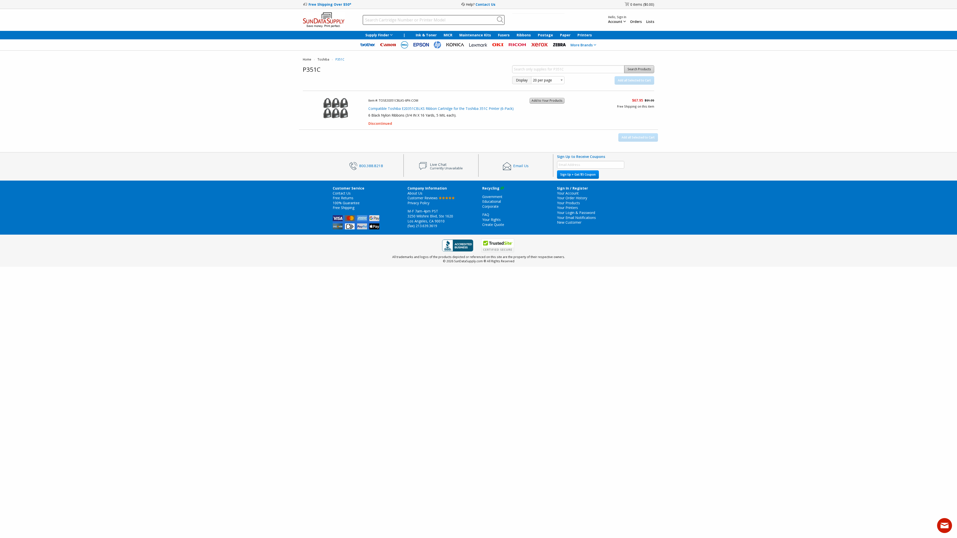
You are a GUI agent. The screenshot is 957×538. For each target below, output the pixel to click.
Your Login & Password (576, 212)
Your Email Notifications (576, 217)
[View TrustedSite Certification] (498, 245)
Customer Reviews (423, 198)
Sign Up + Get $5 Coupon (578, 174)
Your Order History (572, 198)
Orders (636, 21)
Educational (491, 201)
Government (492, 196)
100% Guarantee (346, 203)
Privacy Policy (418, 203)
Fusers (504, 35)
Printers (584, 35)
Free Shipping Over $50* (330, 4)
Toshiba (323, 59)
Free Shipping (343, 207)
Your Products (568, 203)
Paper (565, 35)
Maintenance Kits (475, 35)
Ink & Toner (426, 35)
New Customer (569, 222)
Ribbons (524, 35)
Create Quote (493, 224)
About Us (414, 193)
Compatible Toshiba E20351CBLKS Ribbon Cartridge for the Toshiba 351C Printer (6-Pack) (441, 108)
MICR (448, 35)
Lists (650, 21)
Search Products (639, 69)
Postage (545, 35)
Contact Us (485, 4)
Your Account (568, 193)
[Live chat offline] (944, 525)
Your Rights (491, 219)
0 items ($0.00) (642, 4)
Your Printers (567, 207)
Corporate (490, 206)
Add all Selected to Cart (634, 80)
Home (307, 59)
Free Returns (343, 198)
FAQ (485, 214)
